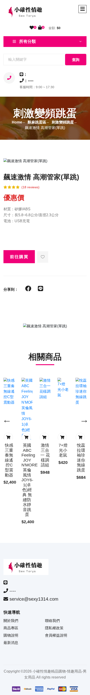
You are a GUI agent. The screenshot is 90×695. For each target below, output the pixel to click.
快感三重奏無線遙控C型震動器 (9, 460)
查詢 (75, 60)
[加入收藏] (42, 257)
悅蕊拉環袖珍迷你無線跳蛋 (81, 457)
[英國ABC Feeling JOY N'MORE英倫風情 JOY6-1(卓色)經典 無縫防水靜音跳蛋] (27, 416)
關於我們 (10, 621)
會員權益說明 (56, 635)
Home (17, 122)
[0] (32, 28)
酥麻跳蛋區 (37, 122)
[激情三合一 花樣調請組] (45, 389)
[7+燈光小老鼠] (63, 388)
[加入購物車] (8, 437)
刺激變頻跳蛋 (63, 122)
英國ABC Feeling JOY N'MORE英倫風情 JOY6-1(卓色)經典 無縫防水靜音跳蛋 (29, 480)
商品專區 (10, 628)
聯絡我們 (52, 621)
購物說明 (10, 635)
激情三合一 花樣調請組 (45, 455)
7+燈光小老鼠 (63, 450)
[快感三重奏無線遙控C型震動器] (9, 391)
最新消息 (10, 643)
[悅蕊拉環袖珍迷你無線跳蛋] (81, 391)
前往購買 (19, 256)
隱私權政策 (54, 628)
